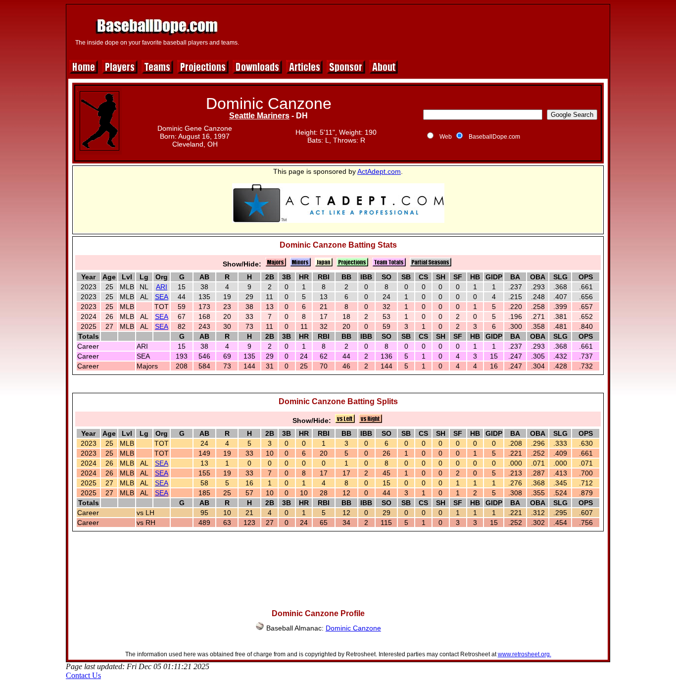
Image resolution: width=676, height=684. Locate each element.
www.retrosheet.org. (524, 654)
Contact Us (83, 675)
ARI (161, 287)
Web (445, 136)
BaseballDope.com (494, 136)
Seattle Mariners (259, 115)
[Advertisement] (425, 30)
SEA (161, 297)
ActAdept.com (379, 171)
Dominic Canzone (353, 628)
